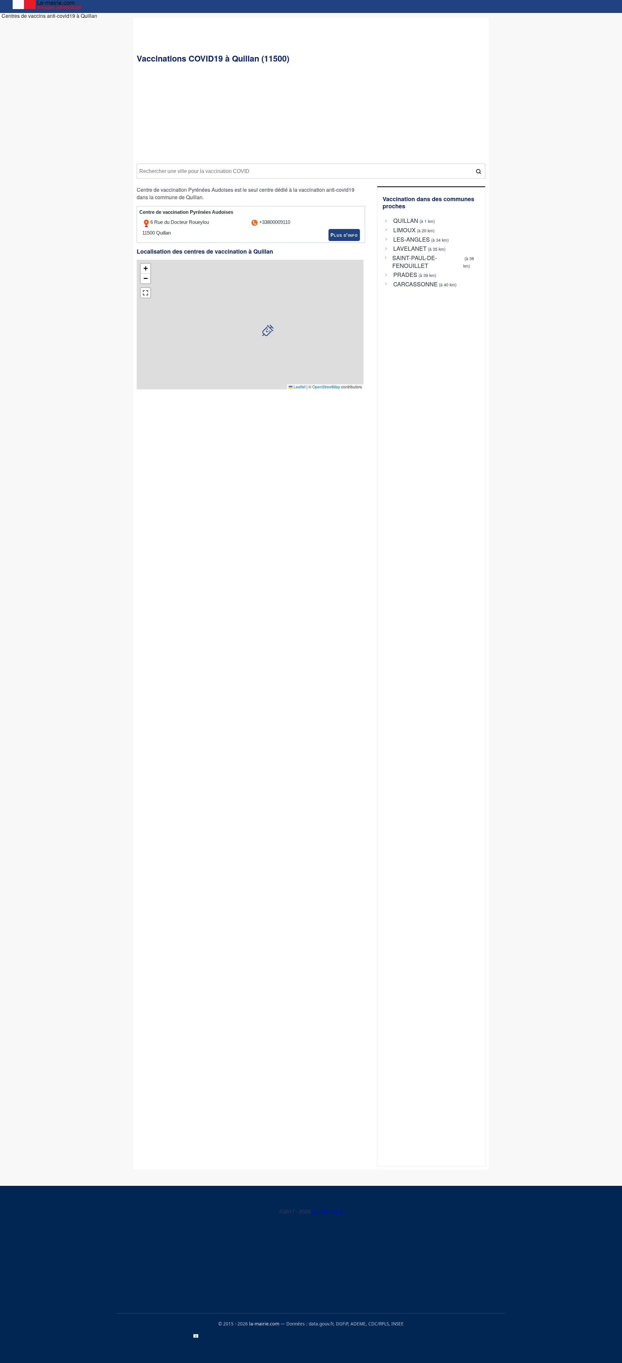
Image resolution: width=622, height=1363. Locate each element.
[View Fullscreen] (145, 293)
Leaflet (299, 386)
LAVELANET (410, 248)
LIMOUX (404, 230)
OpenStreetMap (326, 386)
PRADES (405, 275)
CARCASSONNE (415, 284)
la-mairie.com (327, 1211)
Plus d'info (344, 235)
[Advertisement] (311, 114)
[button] (267, 330)
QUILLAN (405, 220)
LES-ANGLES (411, 239)
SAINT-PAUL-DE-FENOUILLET (414, 261)
